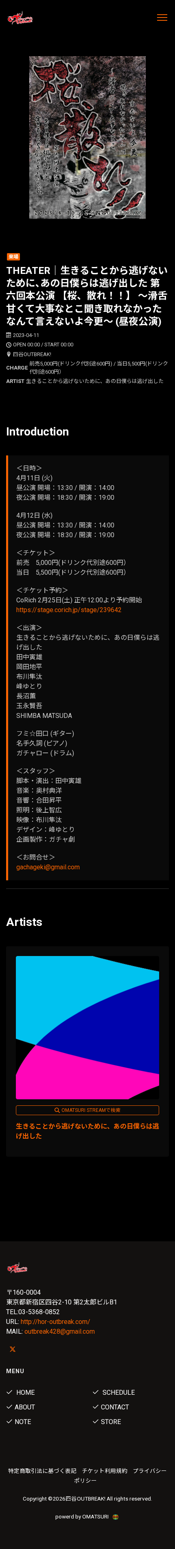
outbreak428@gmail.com (59, 1331)
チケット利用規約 (104, 1471)
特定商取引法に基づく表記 (42, 1471)
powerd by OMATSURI (82, 1516)
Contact (115, 1407)
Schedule (118, 1392)
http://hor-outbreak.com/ (55, 1322)
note (23, 1422)
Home (25, 1392)
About (25, 1407)
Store (111, 1422)
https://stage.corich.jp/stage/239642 (69, 610)
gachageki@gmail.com (48, 867)
